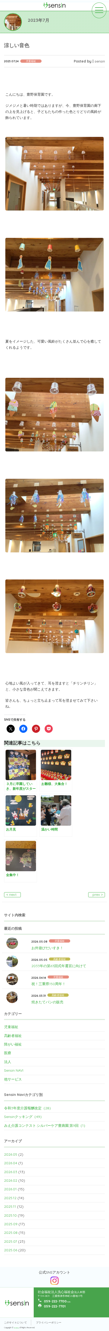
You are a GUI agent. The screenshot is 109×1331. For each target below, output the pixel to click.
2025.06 (10, 1250)
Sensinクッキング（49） (24, 1116)
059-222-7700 (55, 1301)
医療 (7, 1053)
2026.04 (10, 1163)
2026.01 (10, 1189)
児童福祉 (11, 1027)
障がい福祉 (13, 1044)
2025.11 (10, 1206)
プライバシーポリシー (48, 1322)
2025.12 (10, 1198)
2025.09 (10, 1224)
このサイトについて (15, 1322)
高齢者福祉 (13, 1035)
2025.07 (10, 1241)
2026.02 (10, 1180)
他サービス (13, 1079)
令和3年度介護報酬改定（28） (28, 1108)
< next (11, 894)
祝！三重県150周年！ (48, 984)
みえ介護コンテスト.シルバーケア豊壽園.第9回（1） (45, 1125)
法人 (7, 1061)
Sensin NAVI (13, 1070)
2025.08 (10, 1232)
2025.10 (10, 1215)
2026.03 (10, 1172)
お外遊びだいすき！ (47, 948)
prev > (98, 894)
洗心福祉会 (16, 1327)
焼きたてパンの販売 (47, 1002)
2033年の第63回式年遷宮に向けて (58, 966)
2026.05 (10, 1154)
